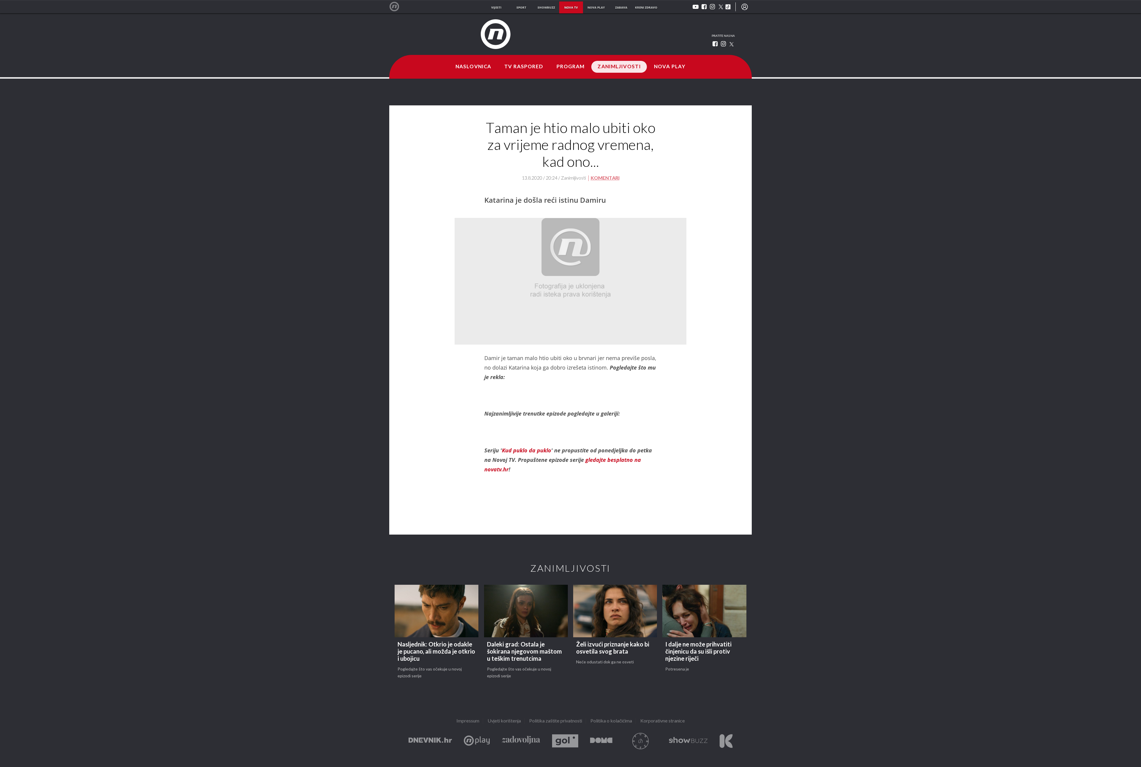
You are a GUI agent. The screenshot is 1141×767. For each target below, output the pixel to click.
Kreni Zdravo (726, 741)
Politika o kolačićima (611, 721)
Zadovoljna (521, 741)
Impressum (467, 721)
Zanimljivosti (619, 67)
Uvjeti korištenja (504, 721)
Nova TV (397, 6)
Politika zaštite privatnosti (555, 721)
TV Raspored (523, 67)
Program (571, 67)
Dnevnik (430, 741)
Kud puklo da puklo (526, 450)
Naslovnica (473, 67)
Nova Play (669, 67)
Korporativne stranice (662, 721)
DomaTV (601, 741)
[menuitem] (744, 6)
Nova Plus (477, 741)
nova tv (571, 7)
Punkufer (640, 741)
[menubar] (744, 7)
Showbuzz (688, 741)
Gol (565, 741)
